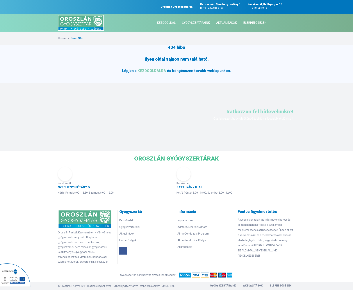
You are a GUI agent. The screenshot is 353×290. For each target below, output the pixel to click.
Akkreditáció (184, 246)
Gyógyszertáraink (129, 227)
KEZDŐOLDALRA (152, 71)
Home (62, 38)
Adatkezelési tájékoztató (192, 227)
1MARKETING (167, 285)
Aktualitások (126, 233)
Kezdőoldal (126, 220)
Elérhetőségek (127, 240)
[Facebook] (123, 251)
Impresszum (185, 220)
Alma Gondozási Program (193, 233)
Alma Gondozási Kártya (191, 240)
